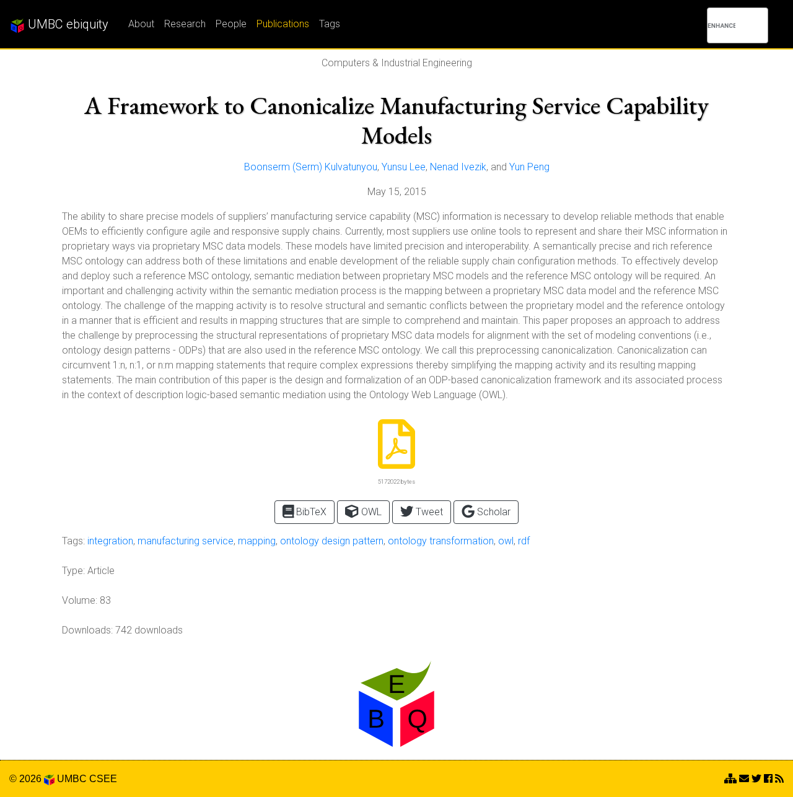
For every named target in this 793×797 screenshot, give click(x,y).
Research (185, 24)
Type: (73, 571)
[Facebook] (768, 778)
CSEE (103, 778)
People (231, 24)
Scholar (492, 512)
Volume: (79, 600)
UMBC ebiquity (66, 24)
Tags (329, 24)
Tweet (428, 512)
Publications (282, 24)
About (141, 24)
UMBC (72, 778)
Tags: (73, 541)
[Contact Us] (730, 778)
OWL (370, 512)
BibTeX (310, 512)
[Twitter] (756, 778)
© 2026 (26, 778)
